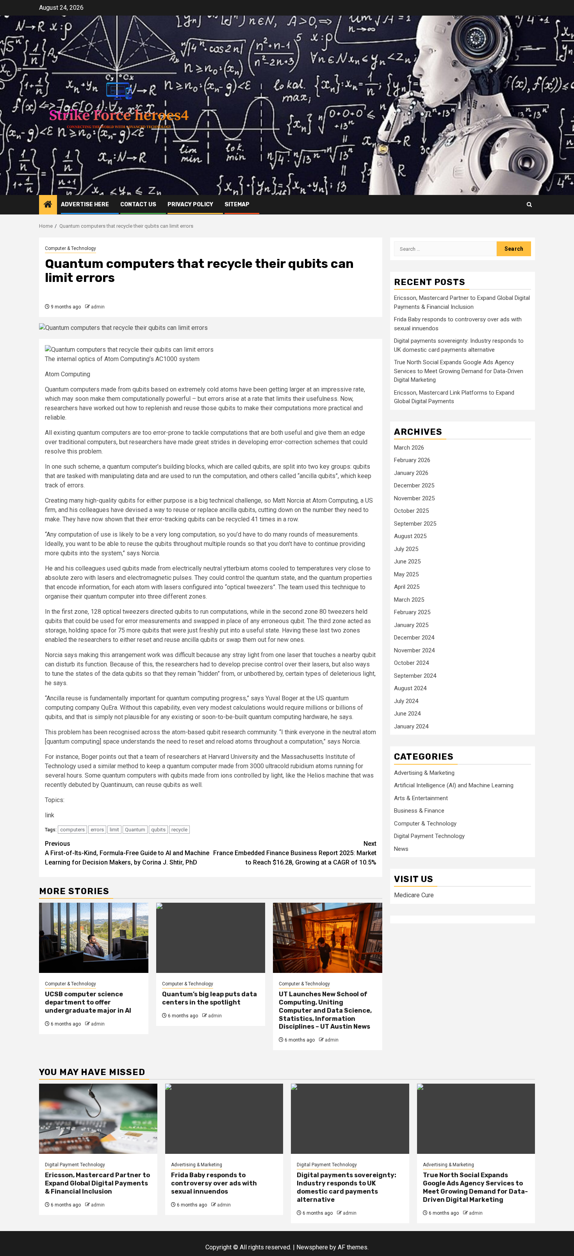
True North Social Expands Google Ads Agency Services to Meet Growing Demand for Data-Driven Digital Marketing (458, 371)
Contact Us (138, 204)
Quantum (135, 830)
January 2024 (411, 726)
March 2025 (409, 599)
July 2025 (406, 549)
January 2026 (411, 473)
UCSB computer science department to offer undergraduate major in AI (88, 1002)
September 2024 (415, 675)
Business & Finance (419, 811)
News (401, 848)
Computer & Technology (70, 248)
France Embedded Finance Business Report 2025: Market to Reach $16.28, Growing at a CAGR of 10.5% (294, 853)
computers (72, 830)
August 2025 (410, 536)
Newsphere (312, 1247)
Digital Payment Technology (429, 836)
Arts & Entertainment (421, 798)
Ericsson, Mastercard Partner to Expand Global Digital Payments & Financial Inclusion (97, 1183)
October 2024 (411, 663)
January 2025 (411, 625)
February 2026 (412, 460)
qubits (158, 830)
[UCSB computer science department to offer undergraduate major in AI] (93, 938)
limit (114, 830)
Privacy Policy (190, 204)
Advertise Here (85, 204)
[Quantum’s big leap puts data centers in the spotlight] (211, 938)
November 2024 (414, 650)
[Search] (529, 204)
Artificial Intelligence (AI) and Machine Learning (453, 785)
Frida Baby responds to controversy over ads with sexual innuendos (214, 1183)
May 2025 (406, 574)
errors (97, 830)
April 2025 (406, 587)
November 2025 (414, 498)
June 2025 (407, 561)
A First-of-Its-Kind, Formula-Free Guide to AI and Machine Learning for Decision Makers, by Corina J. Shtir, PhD (127, 853)
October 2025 (411, 511)
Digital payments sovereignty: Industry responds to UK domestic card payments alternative (346, 1187)
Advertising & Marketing (424, 772)
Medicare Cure (414, 895)
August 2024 (410, 688)
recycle (179, 830)
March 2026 (409, 447)
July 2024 (406, 701)
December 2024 (414, 637)
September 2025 (415, 523)
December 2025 (414, 485)
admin (98, 307)
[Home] (48, 205)
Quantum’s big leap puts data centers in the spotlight (209, 998)
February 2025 (412, 612)
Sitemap (237, 204)
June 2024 (407, 713)
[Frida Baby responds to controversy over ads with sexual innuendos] (224, 1119)
